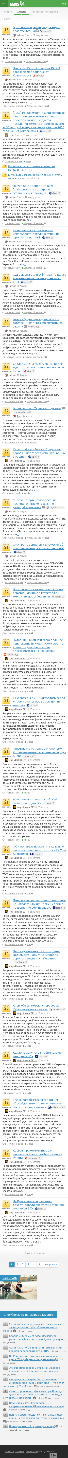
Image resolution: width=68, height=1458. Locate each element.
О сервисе (19, 1451)
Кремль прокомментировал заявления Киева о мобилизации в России (37, 1154)
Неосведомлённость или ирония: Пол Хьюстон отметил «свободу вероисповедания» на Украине (36, 954)
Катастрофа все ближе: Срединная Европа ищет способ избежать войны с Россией (39, 452)
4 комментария (12, 792)
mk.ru (46, 31)
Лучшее (8, 11)
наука (28, 161)
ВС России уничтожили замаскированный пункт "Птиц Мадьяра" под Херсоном (35, 1357)
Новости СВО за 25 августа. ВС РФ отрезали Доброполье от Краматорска (36, 71)
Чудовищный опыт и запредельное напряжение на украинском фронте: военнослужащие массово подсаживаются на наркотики (38, 645)
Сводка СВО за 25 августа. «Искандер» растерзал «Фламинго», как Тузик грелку (34, 1337)
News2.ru (9, 1451)
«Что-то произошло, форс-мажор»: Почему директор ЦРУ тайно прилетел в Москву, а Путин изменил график (32, 1394)
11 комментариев (13, 61)
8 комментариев (13, 1093)
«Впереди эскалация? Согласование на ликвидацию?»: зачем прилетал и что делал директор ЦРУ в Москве (34, 1382)
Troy (18, 416)
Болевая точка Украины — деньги (37, 408)
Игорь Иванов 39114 (19, 460)
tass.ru (36, 853)
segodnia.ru (55, 507)
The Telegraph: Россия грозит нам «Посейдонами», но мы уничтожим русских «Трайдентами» (37, 1103)
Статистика (31, 1451)
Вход (63, 3)
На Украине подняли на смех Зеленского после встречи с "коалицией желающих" (33, 189)
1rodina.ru (19, 962)
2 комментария (12, 268)
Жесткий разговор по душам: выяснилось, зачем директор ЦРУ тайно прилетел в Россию (32, 1327)
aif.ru (38, 75)
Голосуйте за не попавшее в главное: (28, 1314)
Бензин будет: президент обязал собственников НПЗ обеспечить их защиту (37, 322)
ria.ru (45, 131)
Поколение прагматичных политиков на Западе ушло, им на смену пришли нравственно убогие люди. (39, 903)
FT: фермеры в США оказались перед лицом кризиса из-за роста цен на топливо (39, 701)
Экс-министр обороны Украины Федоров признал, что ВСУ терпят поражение (34, 1369)
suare (11, 135)
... (9, 57)
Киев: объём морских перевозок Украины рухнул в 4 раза (36, 1007)
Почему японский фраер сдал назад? (32, 1426)
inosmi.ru (11, 654)
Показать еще (35, 1253)
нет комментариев (14, 106)
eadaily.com (57, 1107)
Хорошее (21, 11)
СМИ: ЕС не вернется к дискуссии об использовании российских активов (38, 546)
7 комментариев (13, 357)
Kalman (20, 35)
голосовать (6, 35)
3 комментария (12, 223)
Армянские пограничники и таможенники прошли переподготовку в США (35, 1349)
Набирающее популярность (45, 11)
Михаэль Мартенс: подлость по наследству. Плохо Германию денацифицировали (35, 503)
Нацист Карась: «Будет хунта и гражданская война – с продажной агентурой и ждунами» (36, 1416)
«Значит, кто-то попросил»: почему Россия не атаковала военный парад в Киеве (39, 752)
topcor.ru (56, 596)
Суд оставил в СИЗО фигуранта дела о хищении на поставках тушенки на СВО (39, 278)
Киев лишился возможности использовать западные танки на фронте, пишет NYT (36, 233)
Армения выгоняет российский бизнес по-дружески (35, 801)
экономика (32, 442)
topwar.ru (57, 1009)
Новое (7, 19)
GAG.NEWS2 (9, 1278)
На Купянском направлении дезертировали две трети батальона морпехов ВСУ (39, 1204)
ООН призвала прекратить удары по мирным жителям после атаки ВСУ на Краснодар (39, 850)
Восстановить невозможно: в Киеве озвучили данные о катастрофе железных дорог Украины (38, 592)
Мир (25, 493)
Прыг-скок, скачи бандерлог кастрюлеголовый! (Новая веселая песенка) (36, 1404)
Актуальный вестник (36, 61)
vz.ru (48, 803)
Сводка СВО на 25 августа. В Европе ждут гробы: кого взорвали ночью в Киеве (38, 367)
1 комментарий (12, 312)
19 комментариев (13, 161)
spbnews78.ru (21, 412)
